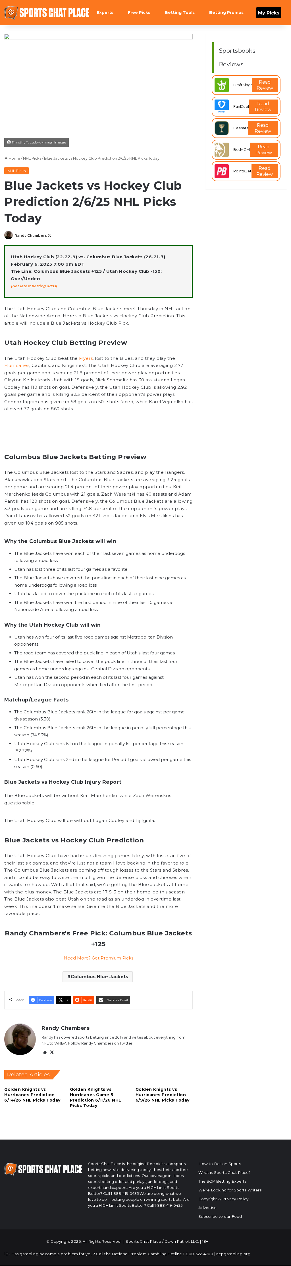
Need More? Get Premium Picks (98, 958)
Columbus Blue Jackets (99, 976)
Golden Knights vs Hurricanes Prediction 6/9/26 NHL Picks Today (163, 1095)
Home (14, 158)
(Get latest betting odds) (34, 286)
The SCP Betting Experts (222, 1181)
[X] (51, 1052)
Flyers (86, 358)
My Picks (268, 13)
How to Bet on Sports (219, 1163)
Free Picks (139, 12)
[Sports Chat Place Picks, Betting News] (47, 13)
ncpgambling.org (233, 1254)
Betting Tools (180, 12)
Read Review (265, 85)
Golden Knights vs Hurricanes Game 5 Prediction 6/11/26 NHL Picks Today (95, 1097)
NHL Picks (32, 158)
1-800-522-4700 (198, 1254)
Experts (105, 12)
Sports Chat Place (143, 1241)
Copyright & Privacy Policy (223, 1199)
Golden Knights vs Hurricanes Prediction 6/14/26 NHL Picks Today (32, 1095)
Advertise (207, 1207)
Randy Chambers (30, 235)
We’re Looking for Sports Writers (229, 1190)
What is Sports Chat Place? (224, 1172)
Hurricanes (16, 365)
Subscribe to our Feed (220, 1216)
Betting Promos (226, 12)
